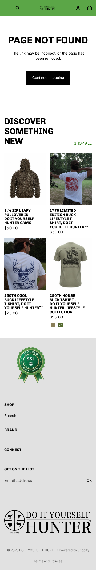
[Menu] (6, 8)
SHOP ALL (83, 143)
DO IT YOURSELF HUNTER (38, 550)
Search (10, 415)
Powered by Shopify (74, 550)
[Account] (78, 8)
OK (89, 480)
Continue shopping (48, 77)
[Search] (17, 8)
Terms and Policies (48, 561)
